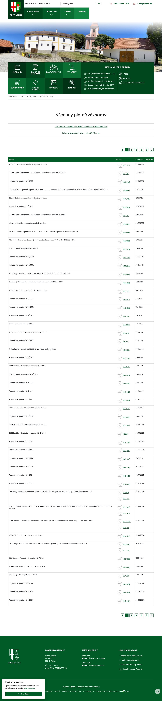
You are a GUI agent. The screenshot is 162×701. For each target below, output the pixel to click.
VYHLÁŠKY (71, 72)
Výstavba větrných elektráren (101, 88)
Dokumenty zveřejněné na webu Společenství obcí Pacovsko (81, 126)
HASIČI (125, 74)
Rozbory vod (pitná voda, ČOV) (101, 85)
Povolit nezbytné (23, 694)
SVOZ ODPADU (17, 88)
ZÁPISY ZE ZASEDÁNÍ (35, 73)
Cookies (48, 691)
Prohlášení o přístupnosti (71, 691)
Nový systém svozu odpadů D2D (101, 73)
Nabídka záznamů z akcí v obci (101, 81)
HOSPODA (72, 88)
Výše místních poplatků (98, 77)
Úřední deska (33, 11)
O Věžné (67, 11)
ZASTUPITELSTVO (53, 72)
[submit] (99, 4)
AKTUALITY (17, 72)
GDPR (56, 691)
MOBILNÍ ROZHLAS (36, 89)
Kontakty (82, 11)
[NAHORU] (157, 691)
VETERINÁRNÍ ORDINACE (133, 82)
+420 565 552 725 (121, 3)
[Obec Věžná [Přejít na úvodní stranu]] (16, 9)
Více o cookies (29, 688)
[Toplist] (126, 691)
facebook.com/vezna (132, 669)
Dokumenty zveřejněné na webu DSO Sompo (81, 133)
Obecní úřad (51, 11)
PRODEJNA (53, 88)
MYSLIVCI (127, 78)
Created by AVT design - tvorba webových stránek (103, 691)
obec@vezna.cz (144, 3)
